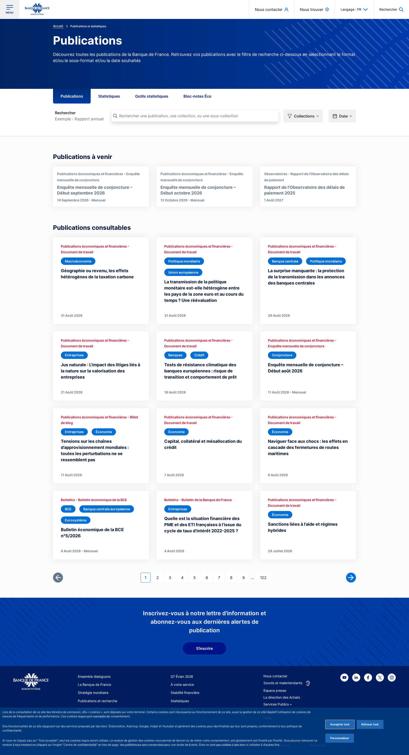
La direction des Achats (281, 697)
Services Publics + (277, 704)
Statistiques (109, 96)
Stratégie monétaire (93, 693)
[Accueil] (31, 682)
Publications (72, 96)
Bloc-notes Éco (197, 96)
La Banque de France (94, 685)
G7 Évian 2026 (182, 676)
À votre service (182, 685)
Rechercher (65, 112)
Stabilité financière (185, 693)
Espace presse (274, 690)
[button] (391, 9)
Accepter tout (340, 724)
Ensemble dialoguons (94, 676)
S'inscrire (204, 648)
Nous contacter (275, 676)
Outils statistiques (151, 96)
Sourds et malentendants (282, 683)
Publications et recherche (97, 701)
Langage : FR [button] (351, 9)
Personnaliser (339, 738)
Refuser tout (370, 724)
